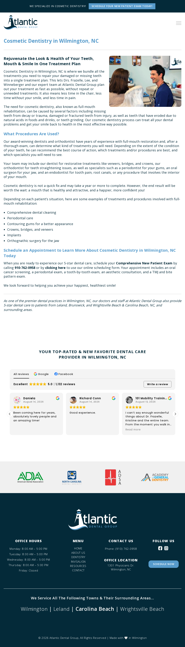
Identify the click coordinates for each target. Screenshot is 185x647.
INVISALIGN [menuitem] (78, 561)
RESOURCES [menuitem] (78, 566)
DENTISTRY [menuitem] (78, 557)
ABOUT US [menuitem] (78, 552)
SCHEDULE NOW (163, 564)
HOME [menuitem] (78, 548)
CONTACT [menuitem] (78, 570)
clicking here (55, 267)
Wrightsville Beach (142, 608)
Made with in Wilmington (128, 638)
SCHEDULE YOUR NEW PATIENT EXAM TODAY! (122, 6)
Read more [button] (133, 429)
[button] (41, 374)
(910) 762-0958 (126, 548)
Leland (61, 608)
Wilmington (34, 608)
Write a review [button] (157, 384)
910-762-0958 (25, 267)
